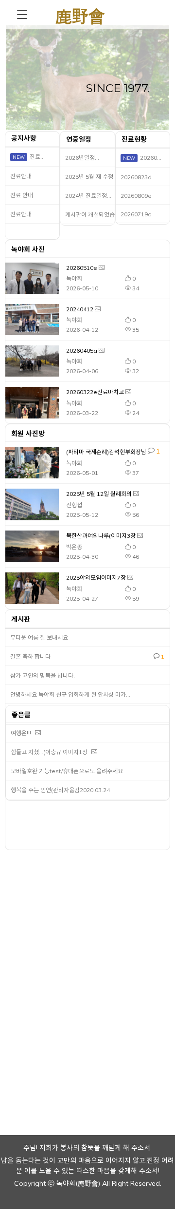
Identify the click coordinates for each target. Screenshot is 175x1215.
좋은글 (20, 714)
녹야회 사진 (28, 249)
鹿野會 (80, 14)
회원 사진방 (28, 433)
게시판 (18, 619)
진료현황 (134, 139)
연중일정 (77, 139)
